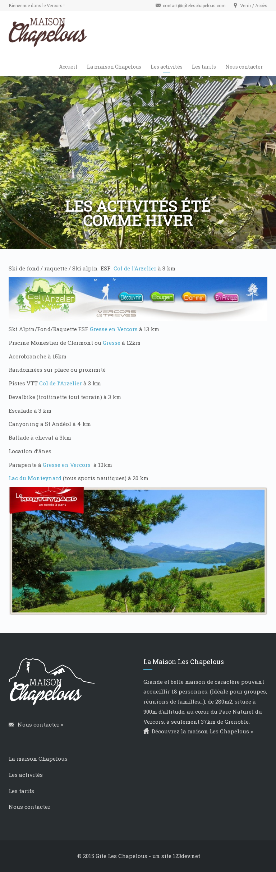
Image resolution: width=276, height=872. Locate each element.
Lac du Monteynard (35, 478)
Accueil (68, 66)
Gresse (111, 342)
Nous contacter (244, 66)
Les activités (167, 66)
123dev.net (186, 855)
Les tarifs (204, 66)
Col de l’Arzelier (135, 268)
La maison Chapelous (114, 66)
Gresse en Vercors (114, 329)
